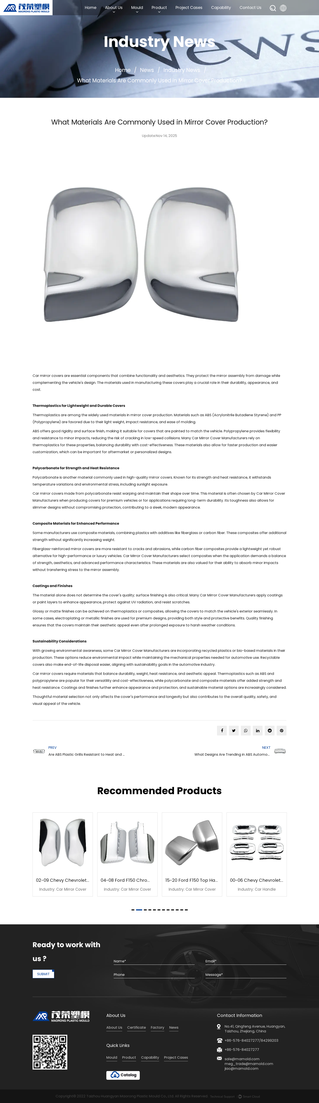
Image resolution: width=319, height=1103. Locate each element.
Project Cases (189, 7)
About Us (114, 7)
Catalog (128, 1075)
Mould (137, 7)
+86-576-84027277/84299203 (251, 1040)
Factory (157, 1027)
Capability (221, 7)
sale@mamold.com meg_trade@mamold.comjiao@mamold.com (249, 1063)
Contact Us (250, 7)
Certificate (136, 1027)
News (147, 70)
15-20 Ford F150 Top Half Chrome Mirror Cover (162, 880)
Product (159, 7)
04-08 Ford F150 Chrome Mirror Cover (88, 880)
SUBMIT (43, 974)
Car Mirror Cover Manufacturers (219, 438)
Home (90, 7)
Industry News (181, 70)
